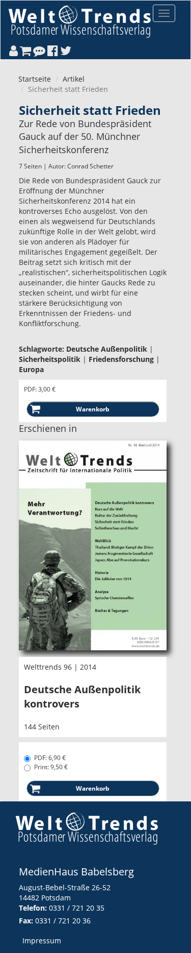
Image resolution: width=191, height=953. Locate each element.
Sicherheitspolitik (49, 359)
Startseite (34, 79)
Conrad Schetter (90, 166)
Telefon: (33, 908)
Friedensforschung (121, 359)
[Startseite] (79, 21)
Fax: (26, 920)
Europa (31, 369)
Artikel (74, 79)
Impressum (41, 940)
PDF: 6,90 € (50, 757)
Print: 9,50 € (51, 767)
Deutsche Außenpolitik (106, 349)
